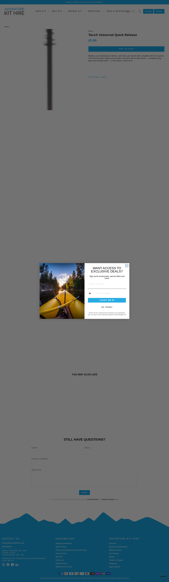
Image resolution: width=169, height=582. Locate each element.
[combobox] (91, 293)
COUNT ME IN (107, 300)
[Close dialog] (126, 265)
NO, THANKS (107, 307)
